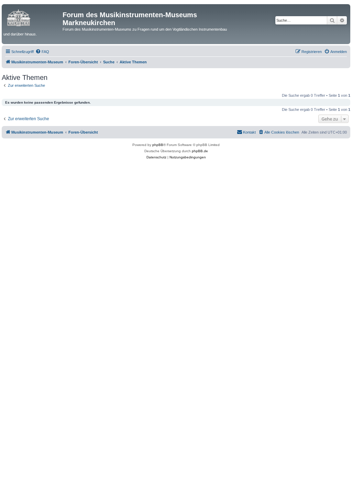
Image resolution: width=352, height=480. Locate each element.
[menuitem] (42, 52)
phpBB (157, 145)
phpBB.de (200, 151)
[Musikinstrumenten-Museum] (33, 17)
